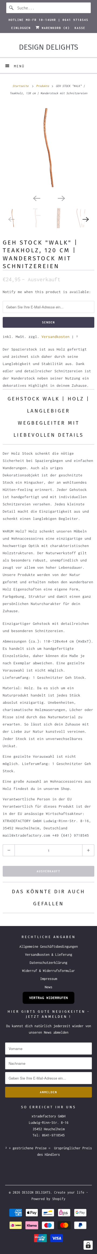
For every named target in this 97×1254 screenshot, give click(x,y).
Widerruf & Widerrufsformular (48, 971)
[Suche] (11, 7)
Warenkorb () (55, 28)
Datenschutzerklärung (48, 963)
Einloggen (21, 28)
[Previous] (36, 198)
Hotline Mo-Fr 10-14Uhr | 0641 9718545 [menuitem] (48, 19)
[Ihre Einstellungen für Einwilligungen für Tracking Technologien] (88, 1245)
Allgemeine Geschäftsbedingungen (48, 947)
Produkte (43, 86)
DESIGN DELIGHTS (36, 1192)
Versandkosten (55, 336)
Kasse (80, 28)
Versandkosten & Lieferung (48, 955)
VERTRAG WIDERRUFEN (48, 998)
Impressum (48, 979)
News (48, 987)
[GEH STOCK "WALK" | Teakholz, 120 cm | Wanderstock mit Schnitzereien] (48, 147)
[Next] (61, 198)
